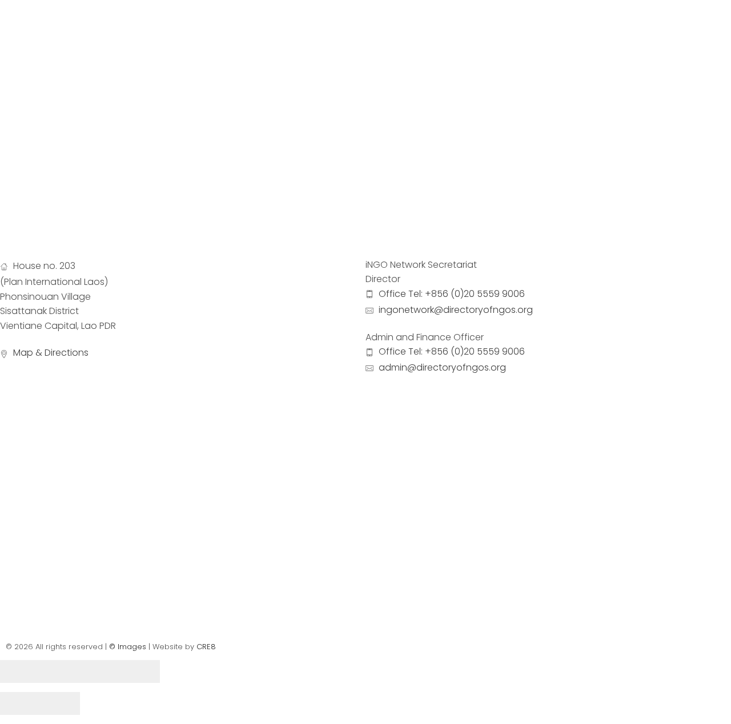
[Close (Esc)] (20, 671)
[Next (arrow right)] (60, 703)
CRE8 (206, 646)
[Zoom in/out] (140, 671)
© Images (127, 646)
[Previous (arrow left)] (20, 703)
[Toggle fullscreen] (100, 671)
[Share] (60, 671)
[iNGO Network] (88, 52)
